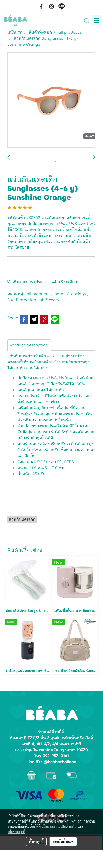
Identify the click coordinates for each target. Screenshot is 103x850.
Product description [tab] (29, 345)
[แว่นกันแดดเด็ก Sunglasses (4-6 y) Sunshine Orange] (51, 100)
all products (39, 293)
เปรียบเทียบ (66, 281)
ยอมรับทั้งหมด (63, 841)
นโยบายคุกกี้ (16, 831)
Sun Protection (23, 299)
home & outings (70, 293)
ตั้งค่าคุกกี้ (36, 841)
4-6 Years (50, 299)
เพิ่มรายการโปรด (27, 281)
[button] (85, 21)
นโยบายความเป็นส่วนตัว (59, 826)
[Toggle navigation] (96, 20)
